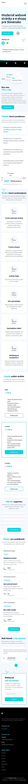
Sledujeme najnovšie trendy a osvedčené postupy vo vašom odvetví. (12, 129)
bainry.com (23, 780)
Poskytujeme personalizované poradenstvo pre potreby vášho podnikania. (13, 152)
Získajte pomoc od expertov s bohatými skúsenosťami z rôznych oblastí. (13, 141)
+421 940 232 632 (7, 739)
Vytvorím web (12, 778)
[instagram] (7, 43)
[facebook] (3, 43)
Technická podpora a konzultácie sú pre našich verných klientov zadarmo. (13, 163)
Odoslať (14, 699)
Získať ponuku (14, 415)
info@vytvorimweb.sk (8, 744)
